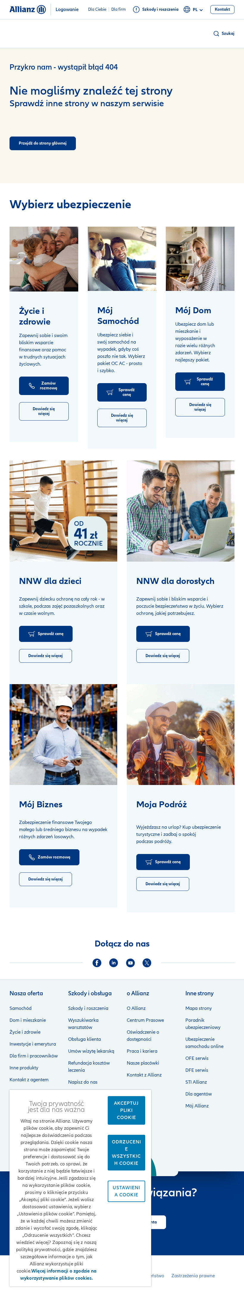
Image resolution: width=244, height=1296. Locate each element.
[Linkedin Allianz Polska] (113, 963)
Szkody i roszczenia (88, 1008)
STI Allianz (196, 1082)
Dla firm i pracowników (34, 1056)
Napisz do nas (83, 1082)
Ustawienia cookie (126, 1191)
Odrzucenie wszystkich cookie (126, 1152)
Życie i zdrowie (25, 1032)
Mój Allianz (197, 1106)
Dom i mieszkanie (28, 1020)
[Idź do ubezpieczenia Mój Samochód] (122, 259)
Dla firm (118, 9)
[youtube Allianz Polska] (130, 963)
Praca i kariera (142, 1051)
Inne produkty (24, 1068)
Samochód (21, 1008)
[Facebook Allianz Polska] (97, 963)
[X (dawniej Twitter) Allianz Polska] (147, 963)
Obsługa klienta (84, 1039)
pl (195, 9)
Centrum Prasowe (145, 1020)
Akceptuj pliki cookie (126, 1110)
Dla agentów (198, 1094)
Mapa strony (198, 1008)
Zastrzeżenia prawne (193, 1276)
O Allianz (136, 1008)
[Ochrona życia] (44, 259)
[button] (223, 33)
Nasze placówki (143, 1063)
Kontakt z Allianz (144, 1075)
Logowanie (67, 9)
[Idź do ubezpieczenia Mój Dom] (200, 259)
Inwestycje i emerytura (33, 1044)
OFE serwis (197, 1058)
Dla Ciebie (97, 9)
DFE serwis (196, 1070)
